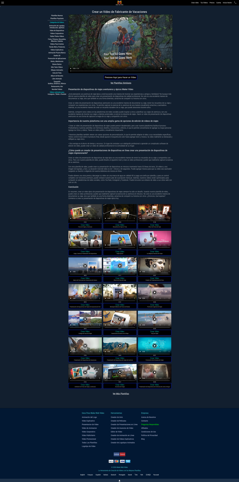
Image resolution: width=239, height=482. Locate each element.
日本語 (148, 475)
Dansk (130, 475)
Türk (141, 475)
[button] (85, 214)
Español (98, 475)
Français (90, 475)
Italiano (105, 475)
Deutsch (113, 475)
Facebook (116, 454)
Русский (156, 475)
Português (122, 475)
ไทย (136, 475)
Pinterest (122, 454)
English (82, 475)
